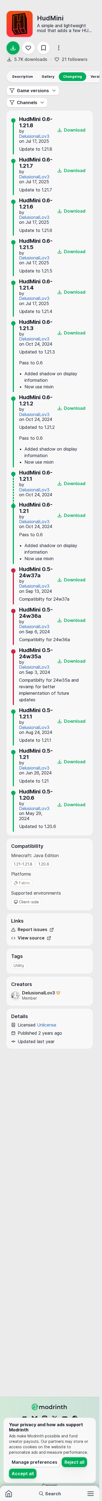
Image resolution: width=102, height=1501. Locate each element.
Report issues (32, 929)
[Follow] (28, 47)
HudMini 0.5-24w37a (36, 572)
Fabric (24, 882)
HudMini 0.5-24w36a (36, 612)
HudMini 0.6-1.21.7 (35, 162)
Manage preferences (34, 1462)
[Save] (43, 47)
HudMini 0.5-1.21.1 (36, 713)
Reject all (74, 1462)
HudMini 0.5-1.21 (36, 754)
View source (31, 938)
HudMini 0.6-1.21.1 (35, 475)
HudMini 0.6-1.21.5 (35, 244)
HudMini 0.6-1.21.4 (35, 284)
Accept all (23, 1473)
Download (74, 130)
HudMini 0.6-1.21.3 (35, 325)
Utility (19, 965)
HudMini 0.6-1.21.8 (35, 122)
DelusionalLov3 (34, 136)
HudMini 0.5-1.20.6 (36, 794)
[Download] (13, 47)
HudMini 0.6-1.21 (35, 507)
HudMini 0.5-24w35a (36, 653)
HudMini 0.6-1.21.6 (35, 203)
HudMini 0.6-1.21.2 (35, 400)
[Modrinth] (50, 1407)
